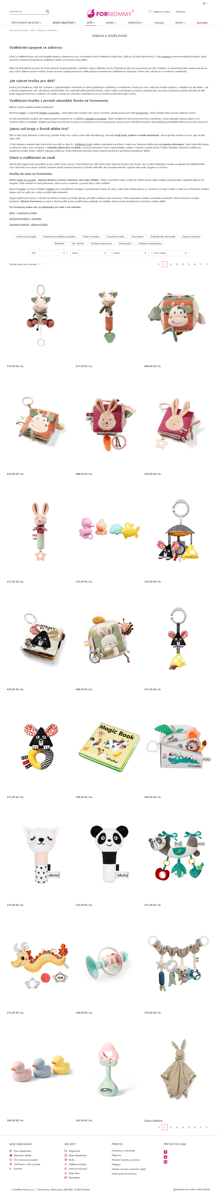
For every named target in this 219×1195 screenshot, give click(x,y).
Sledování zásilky (22, 1155)
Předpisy (116, 1164)
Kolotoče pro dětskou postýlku (59, 236)
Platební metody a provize (125, 1159)
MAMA (110, 22)
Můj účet (70, 1143)
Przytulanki (137, 236)
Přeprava (116, 1155)
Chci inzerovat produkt (26, 1159)
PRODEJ (159, 22)
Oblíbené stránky (78, 1164)
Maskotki (59, 243)
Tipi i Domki (78, 243)
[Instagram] (165, 1157)
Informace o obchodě (123, 1150)
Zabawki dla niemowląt (163, 236)
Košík (71, 1159)
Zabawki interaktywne (150, 243)
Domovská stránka (18, 30)
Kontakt (18, 1168)
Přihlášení (180, 11)
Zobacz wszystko (191, 236)
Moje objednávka (20, 1143)
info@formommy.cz (23, 1189)
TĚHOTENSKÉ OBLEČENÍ (25, 22)
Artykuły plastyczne (101, 243)
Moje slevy (74, 1173)
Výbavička (134, 22)
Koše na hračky (91, 236)
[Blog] (165, 1162)
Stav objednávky (22, 1151)
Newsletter (74, 1177)
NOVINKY (202, 22)
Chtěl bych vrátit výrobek (27, 1164)
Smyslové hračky (115, 236)
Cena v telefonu (153, 1120)
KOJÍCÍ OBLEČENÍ (63, 22)
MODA (179, 22)
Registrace (74, 1151)
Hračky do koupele (26, 236)
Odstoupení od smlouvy (124, 1173)
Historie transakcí (78, 1168)
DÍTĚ (89, 22)
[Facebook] (165, 1152)
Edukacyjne (125, 243)
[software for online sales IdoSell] (191, 1189)
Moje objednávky (78, 1155)
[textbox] (29, 11)
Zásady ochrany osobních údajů (129, 1169)
